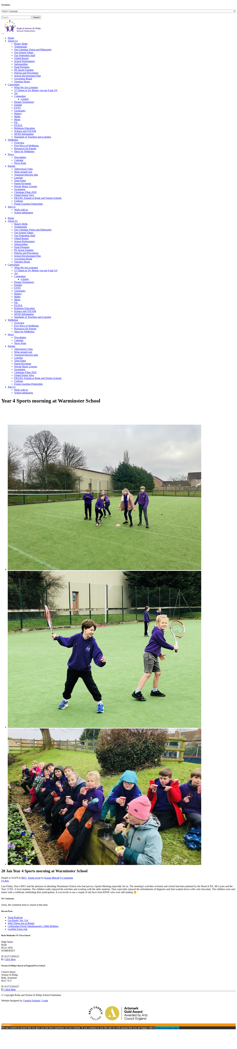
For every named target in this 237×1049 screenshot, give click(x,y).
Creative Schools (31, 1000)
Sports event (34, 877)
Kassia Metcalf (51, 877)
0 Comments (66, 877)
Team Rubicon (15, 917)
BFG (24, 877)
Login (45, 1000)
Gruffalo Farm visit (17, 929)
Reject (161, 1027)
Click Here (10, 959)
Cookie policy (172, 1027)
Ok (156, 1027)
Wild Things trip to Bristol (21, 923)
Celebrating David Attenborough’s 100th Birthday (33, 926)
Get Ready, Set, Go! (18, 920)
